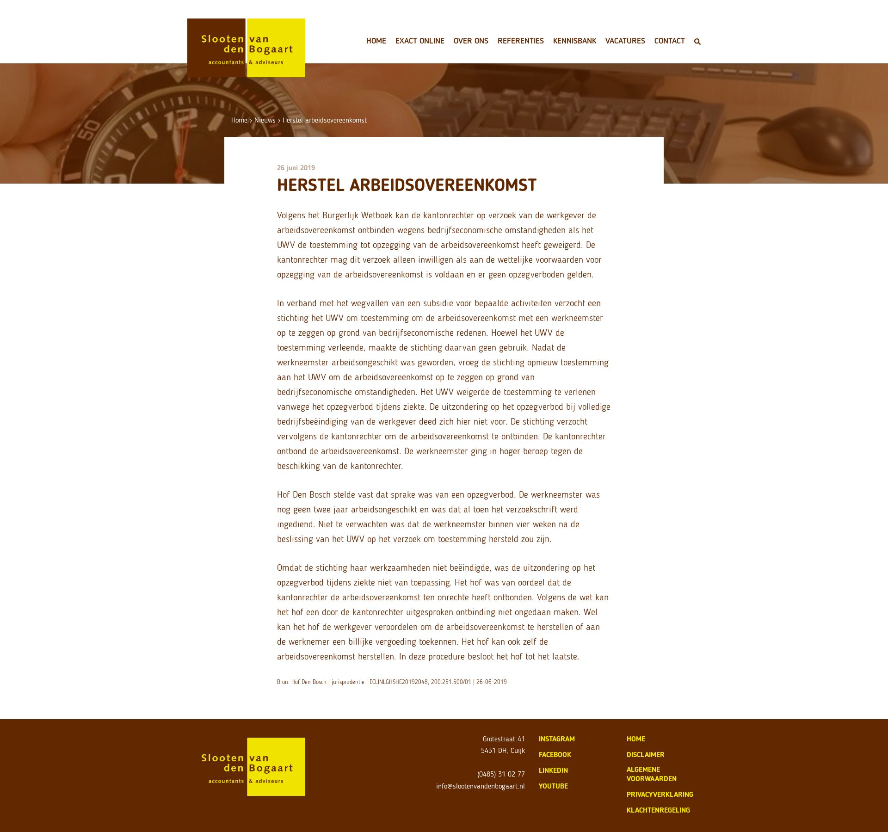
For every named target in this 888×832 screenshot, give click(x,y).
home (636, 738)
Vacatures (625, 41)
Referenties (521, 41)
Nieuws (265, 120)
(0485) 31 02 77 (501, 774)
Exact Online (419, 41)
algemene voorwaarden (652, 774)
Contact (669, 41)
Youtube (553, 786)
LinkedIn (553, 770)
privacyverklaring (660, 794)
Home (376, 41)
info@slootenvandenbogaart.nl (480, 786)
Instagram (557, 738)
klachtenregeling (658, 810)
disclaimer (646, 754)
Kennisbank (574, 41)
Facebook (555, 754)
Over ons (471, 41)
